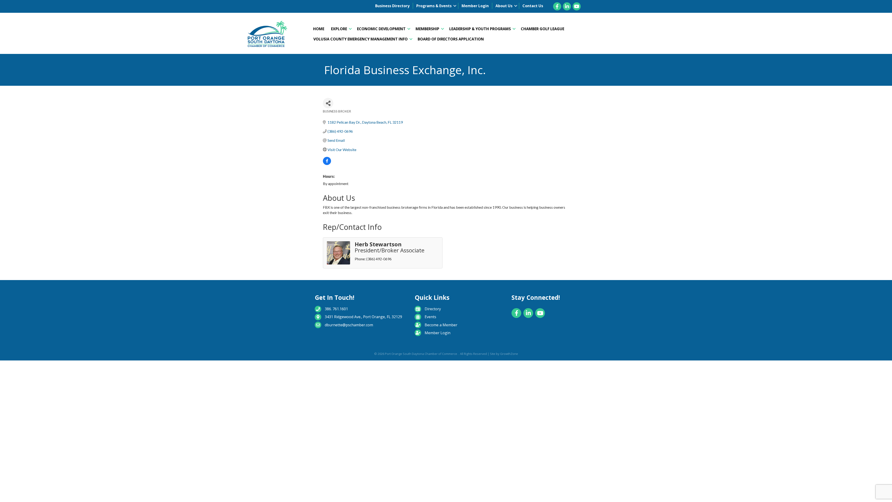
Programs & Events (434, 5)
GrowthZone (509, 354)
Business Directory (392, 5)
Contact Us (532, 5)
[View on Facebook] (327, 163)
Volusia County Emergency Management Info (360, 39)
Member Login (475, 5)
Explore (339, 28)
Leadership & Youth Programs (480, 28)
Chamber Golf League (542, 28)
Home (318, 28)
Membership (427, 28)
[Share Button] (328, 103)
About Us (503, 5)
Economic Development (381, 28)
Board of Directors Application (451, 39)
